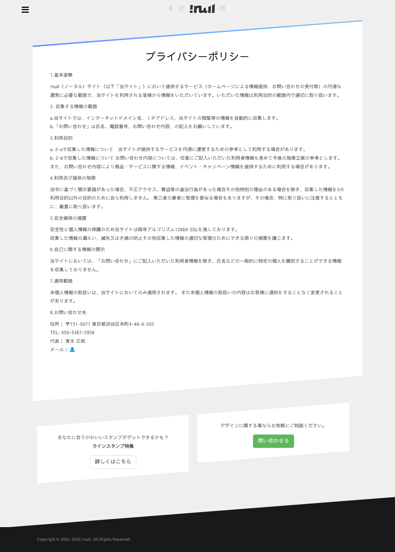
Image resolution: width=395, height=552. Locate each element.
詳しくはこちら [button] (113, 461)
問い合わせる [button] (273, 441)
